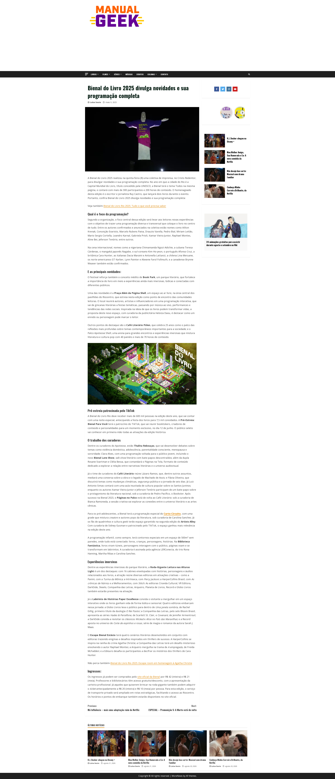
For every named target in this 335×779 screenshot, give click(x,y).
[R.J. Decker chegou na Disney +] (107, 743)
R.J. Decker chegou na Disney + (101, 759)
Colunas (151, 74)
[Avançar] (242, 112)
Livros (94, 74)
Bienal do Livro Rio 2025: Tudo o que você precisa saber (135, 205)
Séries (117, 74)
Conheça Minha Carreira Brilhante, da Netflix (226, 761)
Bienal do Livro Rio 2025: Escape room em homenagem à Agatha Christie (151, 663)
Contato (164, 74)
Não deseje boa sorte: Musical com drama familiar (187, 761)
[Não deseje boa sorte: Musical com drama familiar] (188, 743)
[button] (86, 74)
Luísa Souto (95, 102)
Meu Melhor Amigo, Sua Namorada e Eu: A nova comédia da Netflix (146, 761)
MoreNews (177, 775)
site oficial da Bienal (148, 676)
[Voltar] (209, 112)
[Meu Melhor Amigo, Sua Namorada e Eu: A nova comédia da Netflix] (147, 743)
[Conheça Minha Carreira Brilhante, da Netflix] (228, 743)
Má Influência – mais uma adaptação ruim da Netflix (113, 708)
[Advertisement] (167, 48)
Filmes (105, 74)
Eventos (140, 74)
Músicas (129, 74)
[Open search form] (249, 74)
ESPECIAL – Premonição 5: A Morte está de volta (173, 708)
